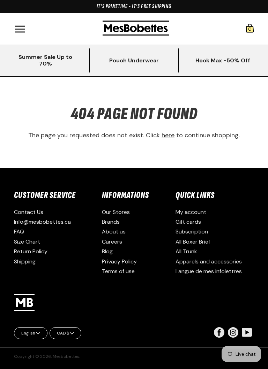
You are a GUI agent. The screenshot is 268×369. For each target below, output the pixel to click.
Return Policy (30, 251)
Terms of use (118, 271)
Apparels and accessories (209, 261)
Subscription (192, 231)
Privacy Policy (119, 261)
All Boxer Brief (193, 241)
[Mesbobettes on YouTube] (247, 332)
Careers (112, 241)
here (168, 135)
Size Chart (27, 241)
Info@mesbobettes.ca (42, 221)
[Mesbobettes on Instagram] (233, 335)
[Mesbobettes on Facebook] (219, 335)
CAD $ (63, 333)
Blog (107, 251)
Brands (111, 221)
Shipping (25, 261)
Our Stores (116, 212)
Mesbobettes (66, 356)
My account (191, 212)
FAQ (19, 231)
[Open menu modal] (20, 29)
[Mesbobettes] (136, 28)
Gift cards (188, 221)
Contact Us (28, 212)
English (28, 333)
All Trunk (186, 251)
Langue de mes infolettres (209, 271)
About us (114, 231)
